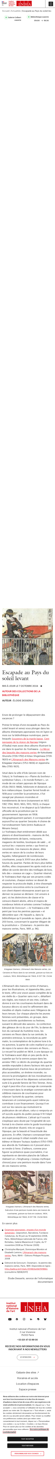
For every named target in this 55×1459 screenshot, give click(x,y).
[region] (27, 11)
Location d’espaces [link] (27, 1384)
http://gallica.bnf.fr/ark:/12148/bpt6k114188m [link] (26, 1269)
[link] (4, 4)
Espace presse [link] (27, 1389)
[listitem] (13, 19)
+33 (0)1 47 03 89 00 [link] (27, 1340)
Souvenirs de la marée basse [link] (27, 739)
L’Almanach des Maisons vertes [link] (28, 759)
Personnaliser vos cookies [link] (27, 1453)
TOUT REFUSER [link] (27, 1445)
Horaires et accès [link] (27, 1378)
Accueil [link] (5, 11)
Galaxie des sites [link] (26, 1372)
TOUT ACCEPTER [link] (27, 1439)
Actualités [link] (16, 11)
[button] (51, 4)
